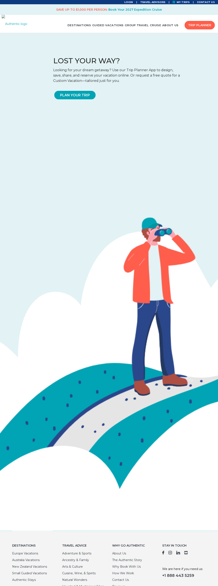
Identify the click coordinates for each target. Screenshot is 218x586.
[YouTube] (186, 553)
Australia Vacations (26, 560)
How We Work (123, 573)
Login (128, 2)
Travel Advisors (152, 2)
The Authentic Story (127, 560)
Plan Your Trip (75, 95)
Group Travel (137, 25)
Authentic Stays (24, 580)
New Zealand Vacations (29, 567)
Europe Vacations (25, 553)
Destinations (79, 25)
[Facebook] (163, 553)
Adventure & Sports (76, 553)
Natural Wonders (74, 580)
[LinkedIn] (178, 553)
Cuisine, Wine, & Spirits (79, 573)
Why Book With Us (126, 567)
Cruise (155, 25)
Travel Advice (74, 545)
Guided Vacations (107, 25)
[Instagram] (170, 553)
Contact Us (206, 2)
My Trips (183, 2)
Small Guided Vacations (29, 573)
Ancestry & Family (75, 560)
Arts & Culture (72, 567)
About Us (170, 25)
